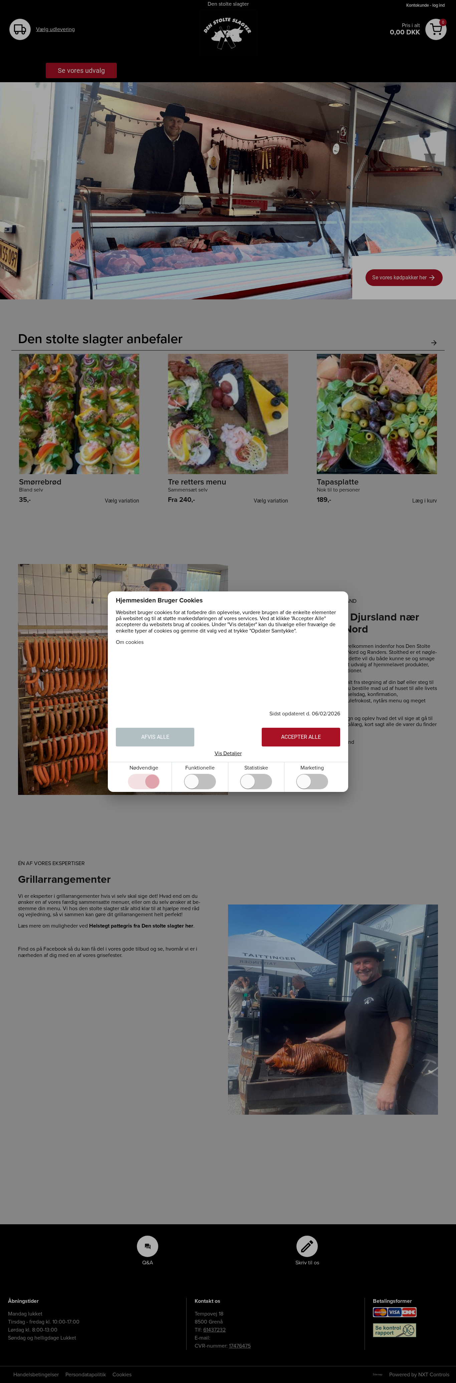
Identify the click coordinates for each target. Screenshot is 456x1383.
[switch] (200, 781)
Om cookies (130, 642)
